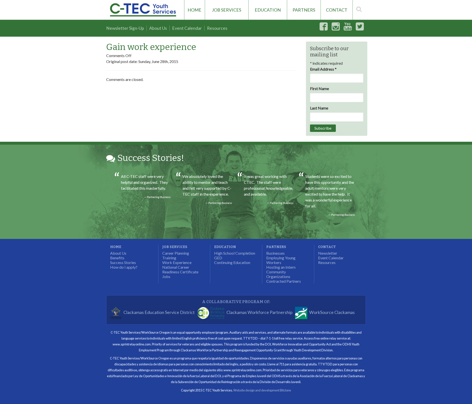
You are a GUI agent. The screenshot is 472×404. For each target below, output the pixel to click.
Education (268, 10)
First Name (319, 88)
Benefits (117, 257)
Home (194, 10)
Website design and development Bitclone (262, 390)
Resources (217, 28)
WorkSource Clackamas (332, 312)
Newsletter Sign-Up (125, 28)
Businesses (275, 253)
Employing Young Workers (280, 260)
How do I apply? (123, 267)
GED (218, 257)
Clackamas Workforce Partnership (259, 312)
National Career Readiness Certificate (180, 269)
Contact (336, 10)
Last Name (319, 108)
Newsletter (327, 253)
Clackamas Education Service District (159, 312)
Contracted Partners (283, 281)
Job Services (226, 10)
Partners (304, 10)
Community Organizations (278, 274)
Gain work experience (151, 47)
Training (169, 257)
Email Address (323, 69)
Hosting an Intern (280, 267)
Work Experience (177, 262)
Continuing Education (232, 262)
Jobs (166, 276)
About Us (158, 28)
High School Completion (234, 253)
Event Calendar (187, 28)
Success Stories (123, 262)
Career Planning (175, 253)
